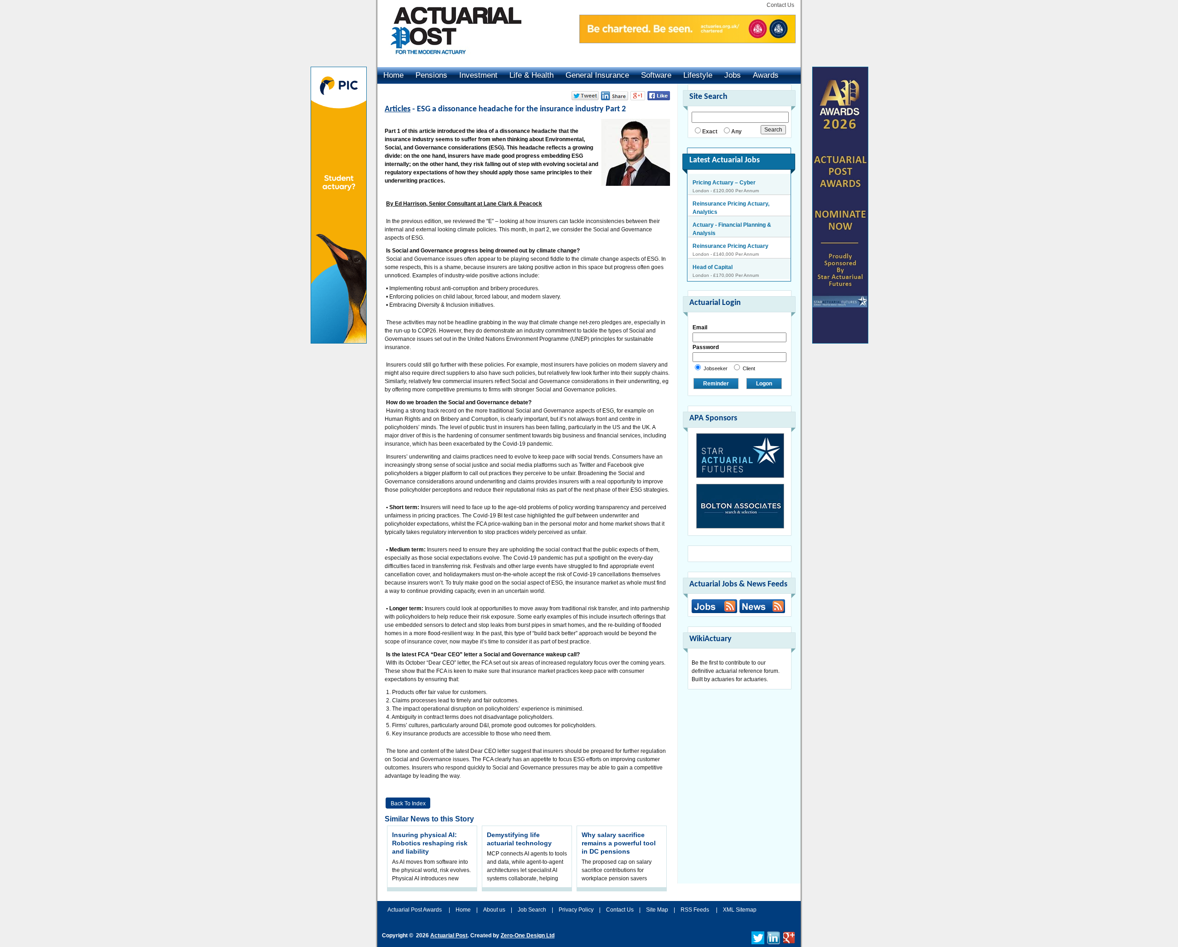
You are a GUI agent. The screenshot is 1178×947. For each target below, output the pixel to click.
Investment (478, 75)
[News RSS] (761, 607)
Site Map (657, 910)
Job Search (532, 910)
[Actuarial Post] (449, 60)
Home (393, 75)
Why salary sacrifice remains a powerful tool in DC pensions (619, 843)
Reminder (716, 383)
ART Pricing (708, 267)
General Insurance (597, 75)
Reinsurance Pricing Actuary (730, 225)
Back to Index (408, 803)
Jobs (732, 75)
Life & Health (531, 75)
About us (494, 910)
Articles (397, 109)
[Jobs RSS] (714, 606)
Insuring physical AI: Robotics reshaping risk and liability (430, 843)
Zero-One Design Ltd (527, 935)
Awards (766, 75)
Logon (764, 383)
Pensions (431, 75)
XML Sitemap (739, 910)
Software (656, 75)
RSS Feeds (695, 910)
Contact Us (780, 5)
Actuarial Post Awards (415, 910)
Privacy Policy (576, 910)
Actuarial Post (449, 935)
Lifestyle (697, 75)
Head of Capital (713, 246)
